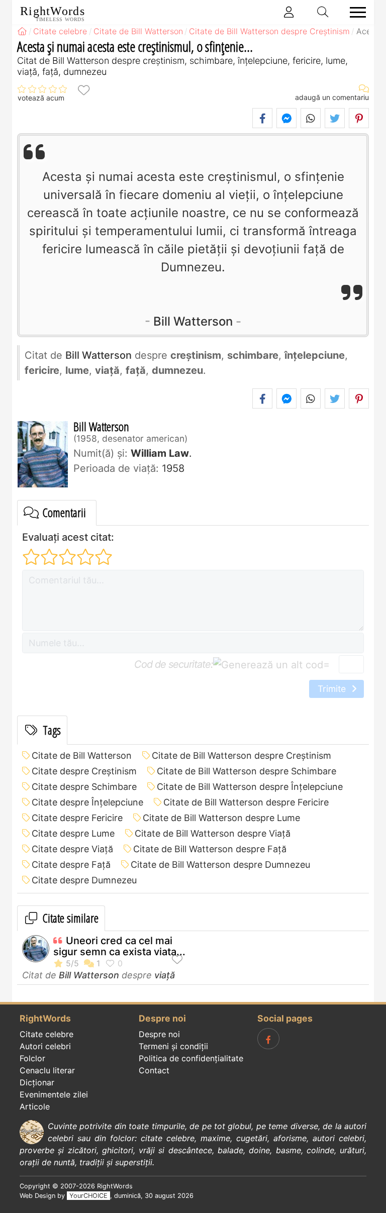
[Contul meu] (289, 12)
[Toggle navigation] (355, 12)
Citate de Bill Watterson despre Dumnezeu (220, 864)
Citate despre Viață (72, 849)
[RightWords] (22, 31)
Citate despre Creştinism (84, 771)
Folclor (32, 1058)
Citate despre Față (71, 864)
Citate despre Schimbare (84, 786)
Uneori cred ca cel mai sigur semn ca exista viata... (119, 946)
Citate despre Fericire (77, 818)
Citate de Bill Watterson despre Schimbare (246, 771)
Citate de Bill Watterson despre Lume (221, 818)
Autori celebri (45, 1046)
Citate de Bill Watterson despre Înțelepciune (250, 786)
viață (164, 975)
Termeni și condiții (173, 1046)
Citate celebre (46, 1034)
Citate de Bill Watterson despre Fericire (246, 802)
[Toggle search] (323, 12)
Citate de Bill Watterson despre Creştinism (241, 755)
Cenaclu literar (47, 1070)
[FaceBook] (268, 1038)
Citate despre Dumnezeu (84, 880)
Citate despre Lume (73, 833)
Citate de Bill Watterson (82, 755)
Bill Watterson (193, 321)
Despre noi (159, 1034)
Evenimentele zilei (54, 1094)
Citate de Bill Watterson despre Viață (213, 833)
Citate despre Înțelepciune (87, 802)
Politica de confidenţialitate (191, 1058)
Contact (154, 1070)
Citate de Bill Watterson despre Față (209, 849)
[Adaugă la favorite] (83, 89)
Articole (35, 1106)
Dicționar (37, 1082)
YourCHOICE (88, 1195)
